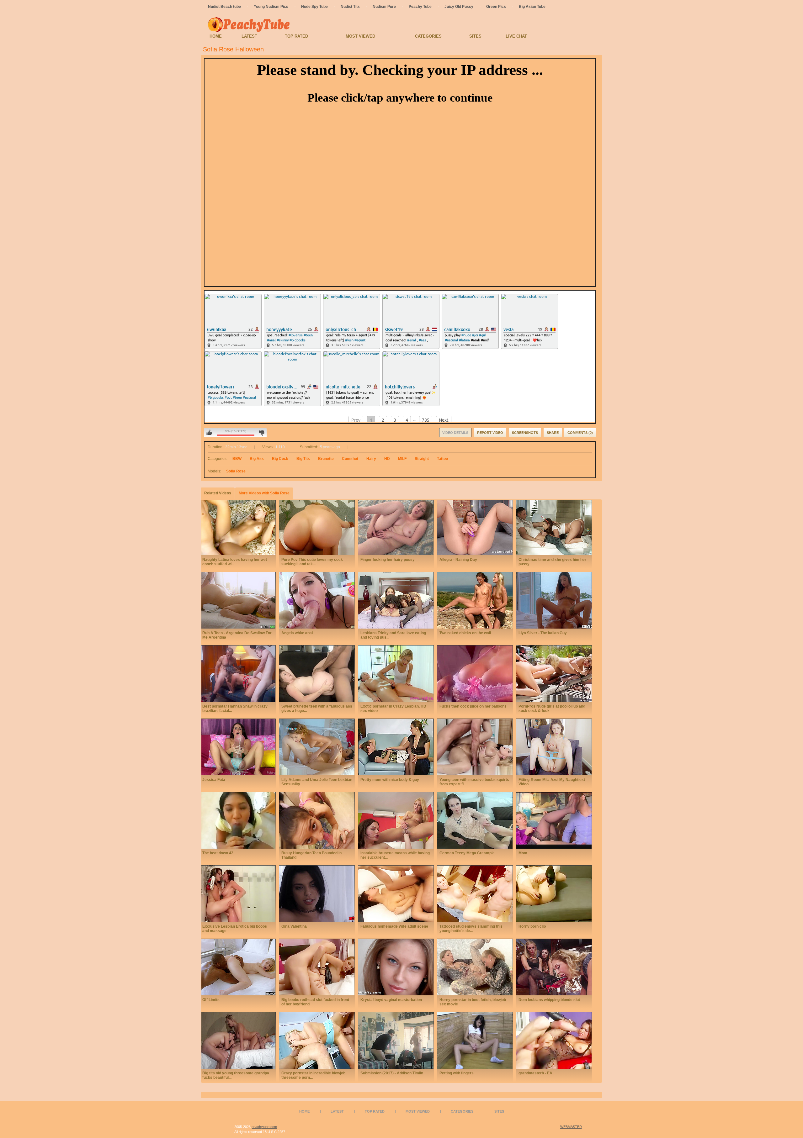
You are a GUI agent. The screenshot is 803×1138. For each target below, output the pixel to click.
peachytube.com (264, 1127)
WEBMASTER (571, 1127)
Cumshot (350, 458)
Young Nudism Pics (271, 6)
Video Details (455, 433)
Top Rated (296, 36)
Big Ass (257, 458)
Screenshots (525, 433)
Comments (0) (580, 433)
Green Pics (496, 6)
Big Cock (280, 458)
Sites (475, 36)
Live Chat (516, 36)
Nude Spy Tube (314, 6)
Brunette (326, 458)
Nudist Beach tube (224, 6)
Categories (428, 36)
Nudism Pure (384, 6)
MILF (402, 458)
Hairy (371, 458)
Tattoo (442, 458)
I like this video (209, 432)
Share (553, 433)
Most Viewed (360, 36)
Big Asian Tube (532, 6)
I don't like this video (261, 432)
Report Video (490, 433)
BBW (237, 458)
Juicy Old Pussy (458, 6)
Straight (422, 458)
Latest (249, 36)
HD (387, 458)
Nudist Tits (350, 6)
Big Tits (303, 458)
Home (216, 36)
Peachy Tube (420, 6)
